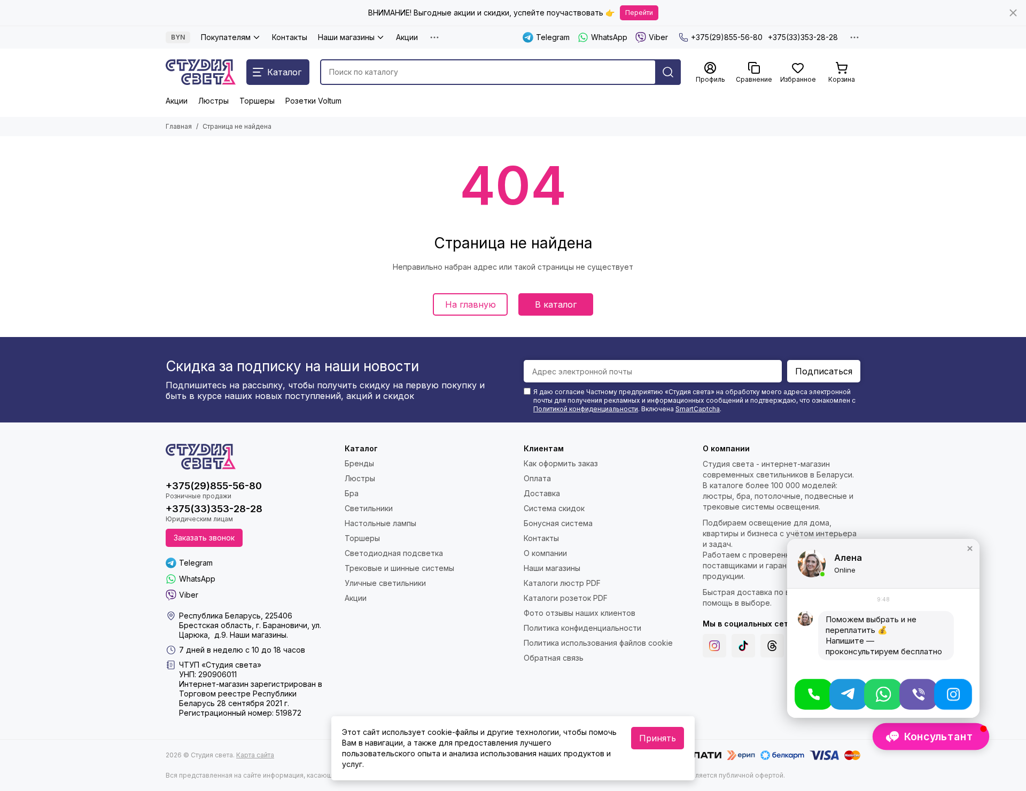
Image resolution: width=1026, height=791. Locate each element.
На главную (470, 304)
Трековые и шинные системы (399, 568)
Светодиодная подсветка (394, 553)
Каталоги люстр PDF (562, 583)
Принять (657, 738)
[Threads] (772, 645)
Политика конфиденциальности (582, 627)
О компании (545, 553)
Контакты (289, 37)
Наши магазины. (259, 634)
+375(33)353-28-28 (803, 37)
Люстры (213, 100)
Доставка (542, 493)
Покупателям (226, 37)
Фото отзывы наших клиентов (579, 612)
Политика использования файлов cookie (598, 642)
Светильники (369, 508)
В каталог (556, 304)
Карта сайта (255, 755)
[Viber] (918, 694)
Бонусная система (558, 523)
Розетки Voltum (313, 100)
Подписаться (823, 371)
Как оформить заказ (561, 463)
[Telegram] (848, 694)
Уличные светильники (385, 583)
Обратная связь (554, 657)
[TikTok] (743, 645)
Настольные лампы (380, 523)
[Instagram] (714, 645)
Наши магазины (346, 37)
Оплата (537, 478)
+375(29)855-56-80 (727, 37)
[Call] (814, 694)
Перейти (639, 13)
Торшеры (257, 100)
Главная (179, 126)
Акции (407, 37)
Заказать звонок (204, 537)
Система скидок (554, 508)
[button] (970, 548)
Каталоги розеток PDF (566, 597)
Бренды (359, 463)
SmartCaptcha (697, 409)
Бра (352, 493)
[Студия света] (201, 72)
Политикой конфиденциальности (585, 409)
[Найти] (668, 72)
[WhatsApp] (883, 694)
